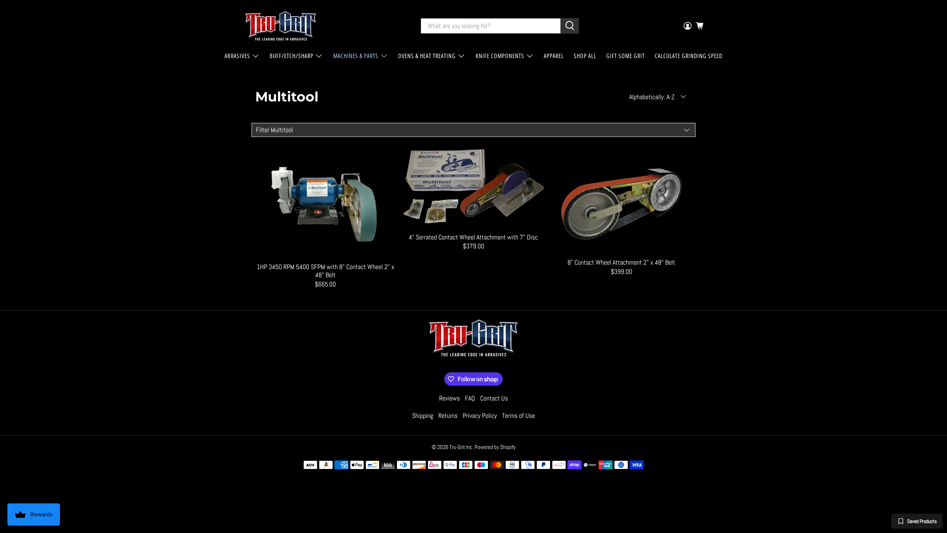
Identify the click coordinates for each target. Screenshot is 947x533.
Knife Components (500, 56)
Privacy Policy (480, 415)
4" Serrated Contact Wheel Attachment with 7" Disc (473, 237)
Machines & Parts (355, 56)
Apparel (554, 56)
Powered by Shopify (495, 446)
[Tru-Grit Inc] (281, 25)
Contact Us (494, 398)
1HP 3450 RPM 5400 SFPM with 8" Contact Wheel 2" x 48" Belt (325, 270)
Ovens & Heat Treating (427, 56)
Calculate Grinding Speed (688, 56)
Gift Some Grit (625, 56)
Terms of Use (518, 415)
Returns (448, 415)
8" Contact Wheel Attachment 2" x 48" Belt (621, 262)
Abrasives (237, 56)
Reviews (449, 398)
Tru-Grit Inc (460, 446)
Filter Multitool (274, 129)
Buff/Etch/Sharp (291, 56)
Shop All (585, 56)
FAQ (470, 398)
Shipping (422, 415)
